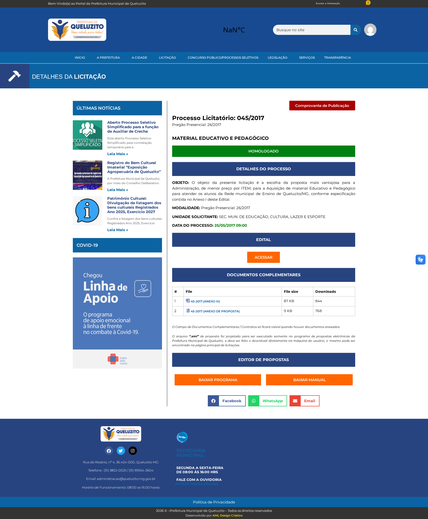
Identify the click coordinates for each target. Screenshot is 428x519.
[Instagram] (133, 450)
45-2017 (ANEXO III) (205, 301)
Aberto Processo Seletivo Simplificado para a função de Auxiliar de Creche (133, 127)
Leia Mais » (117, 153)
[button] (322, 105)
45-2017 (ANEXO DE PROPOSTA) (215, 311)
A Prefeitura (108, 57)
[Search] (355, 30)
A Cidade (139, 57)
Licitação (167, 57)
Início (80, 57)
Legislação (277, 57)
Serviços (307, 57)
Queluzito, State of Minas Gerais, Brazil (234, 30)
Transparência (337, 57)
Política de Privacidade (214, 502)
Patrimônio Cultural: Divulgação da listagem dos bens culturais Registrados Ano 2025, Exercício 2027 (134, 205)
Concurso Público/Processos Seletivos (223, 57)
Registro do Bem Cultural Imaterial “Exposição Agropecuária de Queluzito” (134, 167)
